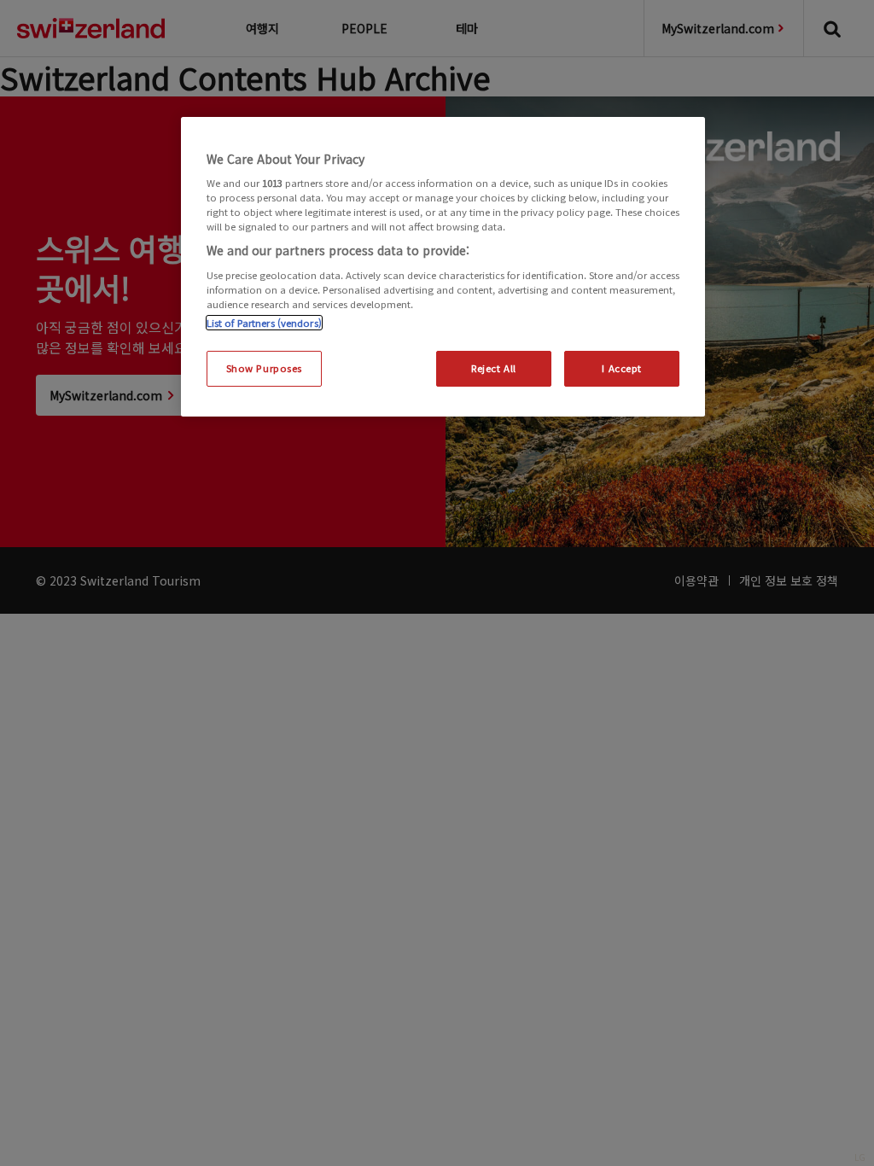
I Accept (622, 368)
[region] (443, 267)
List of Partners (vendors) (264, 322)
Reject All (493, 368)
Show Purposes (264, 368)
